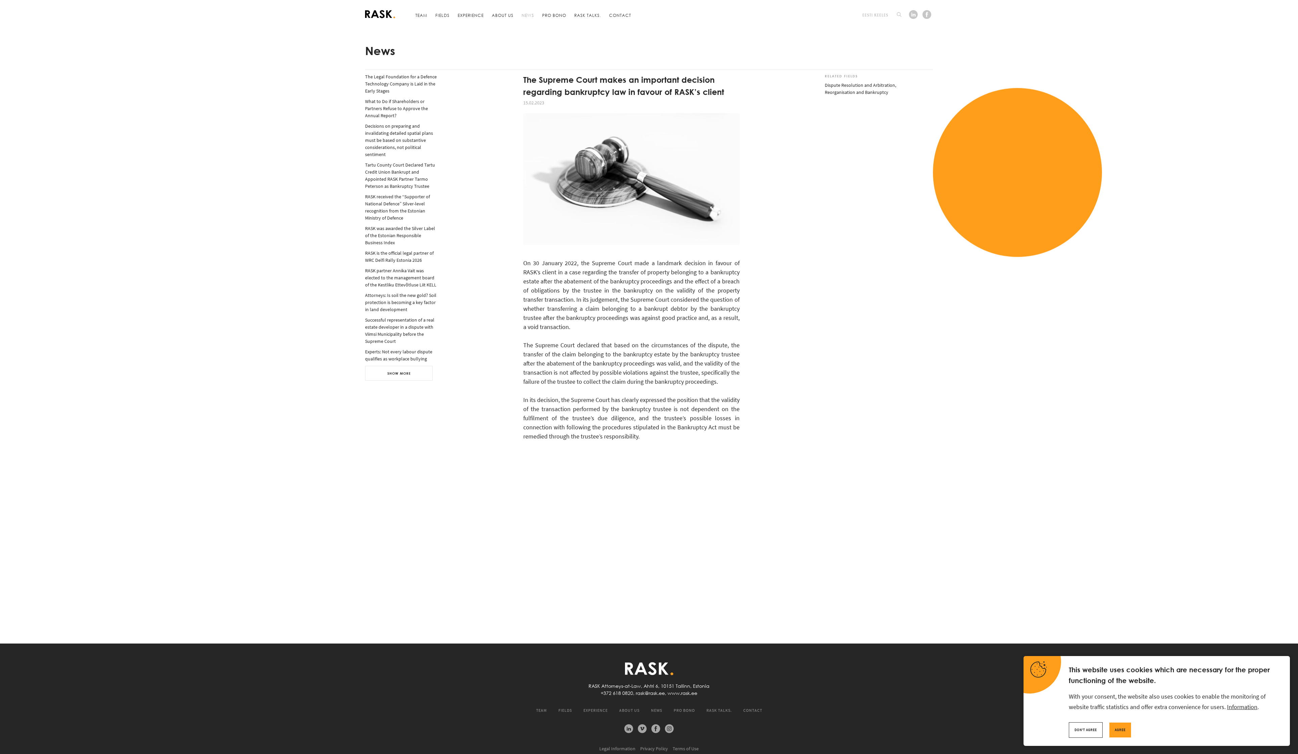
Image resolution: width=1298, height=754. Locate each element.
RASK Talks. (587, 15)
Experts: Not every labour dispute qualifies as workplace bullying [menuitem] (398, 355)
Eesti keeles (875, 15)
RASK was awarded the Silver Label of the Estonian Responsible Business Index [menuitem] (400, 235)
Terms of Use (686, 749)
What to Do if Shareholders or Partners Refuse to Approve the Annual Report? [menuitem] (396, 108)
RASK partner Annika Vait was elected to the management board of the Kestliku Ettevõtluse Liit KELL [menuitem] (400, 278)
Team (421, 15)
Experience (471, 15)
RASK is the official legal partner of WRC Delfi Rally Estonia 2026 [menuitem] (399, 256)
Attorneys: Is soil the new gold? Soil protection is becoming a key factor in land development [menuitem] (400, 302)
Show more (399, 373)
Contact (620, 15)
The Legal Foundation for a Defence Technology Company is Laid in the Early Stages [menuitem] (401, 84)
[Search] (899, 14)
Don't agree (1086, 730)
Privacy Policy (654, 749)
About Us (502, 15)
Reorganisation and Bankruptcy (856, 92)
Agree (1120, 730)
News (528, 15)
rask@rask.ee (650, 693)
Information (1242, 707)
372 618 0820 (618, 693)
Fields (442, 15)
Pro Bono (554, 15)
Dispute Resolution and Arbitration (860, 85)
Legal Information (617, 749)
